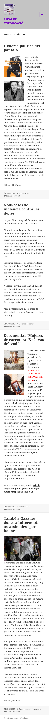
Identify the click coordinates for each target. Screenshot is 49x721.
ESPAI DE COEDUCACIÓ (14, 21)
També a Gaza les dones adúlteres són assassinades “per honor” (22, 524)
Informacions (24, 193)
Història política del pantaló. (22, 47)
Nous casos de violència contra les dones (21, 209)
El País (7, 184)
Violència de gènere (26, 324)
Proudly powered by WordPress (16, 718)
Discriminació (24, 709)
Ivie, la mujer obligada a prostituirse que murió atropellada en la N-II (22, 488)
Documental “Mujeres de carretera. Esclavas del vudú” (24, 339)
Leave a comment (13, 196)
